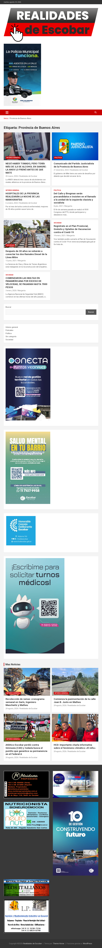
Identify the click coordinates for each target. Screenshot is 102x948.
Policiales (9, 330)
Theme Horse (58, 943)
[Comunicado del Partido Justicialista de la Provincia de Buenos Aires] (75, 146)
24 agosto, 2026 (12, 709)
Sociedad (10, 245)
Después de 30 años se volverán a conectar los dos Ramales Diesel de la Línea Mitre (26, 254)
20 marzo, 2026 (12, 176)
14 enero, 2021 (59, 236)
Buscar (8, 307)
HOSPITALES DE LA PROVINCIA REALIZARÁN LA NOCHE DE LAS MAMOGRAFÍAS (23, 196)
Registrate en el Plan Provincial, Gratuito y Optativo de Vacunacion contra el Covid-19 (72, 229)
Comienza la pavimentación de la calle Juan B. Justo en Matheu (75, 701)
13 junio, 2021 (11, 261)
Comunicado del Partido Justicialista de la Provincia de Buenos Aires (74, 165)
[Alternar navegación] (7, 112)
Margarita (68, 206)
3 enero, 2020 (11, 291)
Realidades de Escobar (28, 176)
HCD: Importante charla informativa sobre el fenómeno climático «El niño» (75, 746)
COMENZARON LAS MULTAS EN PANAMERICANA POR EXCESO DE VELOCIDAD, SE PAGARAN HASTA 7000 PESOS (26, 283)
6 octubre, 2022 (12, 203)
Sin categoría (11, 336)
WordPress (87, 943)
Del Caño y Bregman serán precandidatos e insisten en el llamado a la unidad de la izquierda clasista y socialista (75, 198)
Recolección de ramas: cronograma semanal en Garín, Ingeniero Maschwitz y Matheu (25, 702)
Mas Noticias (12, 664)
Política (58, 157)
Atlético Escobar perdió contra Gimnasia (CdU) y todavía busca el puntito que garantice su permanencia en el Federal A (26, 749)
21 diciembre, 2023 (61, 170)
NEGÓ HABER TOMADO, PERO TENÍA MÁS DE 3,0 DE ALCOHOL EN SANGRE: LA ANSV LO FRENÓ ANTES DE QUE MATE (26, 168)
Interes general (13, 157)
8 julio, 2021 (58, 206)
